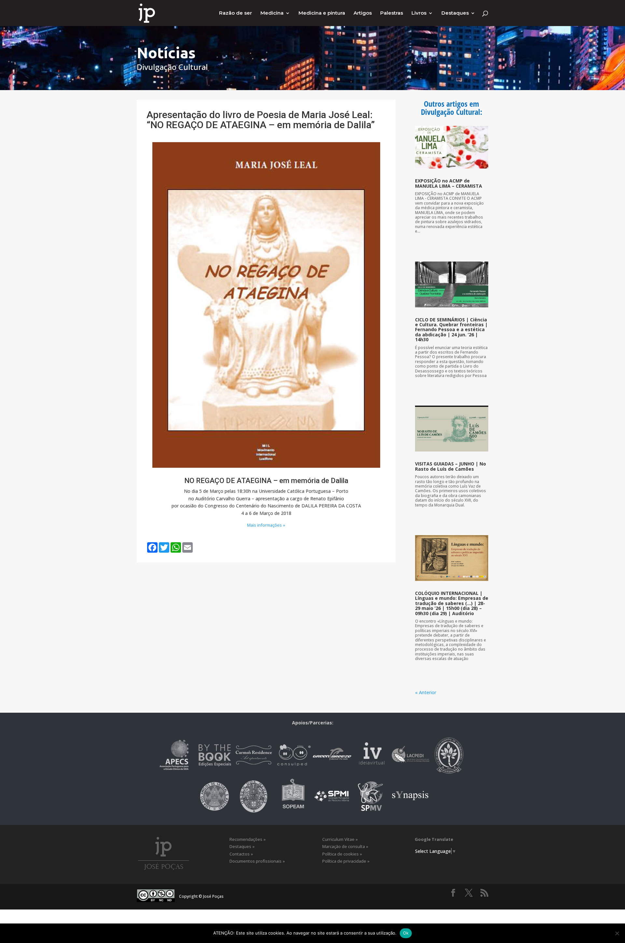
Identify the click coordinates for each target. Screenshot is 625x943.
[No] (617, 933)
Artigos (363, 13)
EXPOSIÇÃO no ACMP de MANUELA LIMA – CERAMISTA (448, 183)
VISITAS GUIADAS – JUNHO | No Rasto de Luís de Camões (450, 466)
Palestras (391, 13)
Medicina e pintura (322, 13)
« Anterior (425, 692)
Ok (406, 933)
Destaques (455, 13)
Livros (418, 13)
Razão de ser (235, 13)
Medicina (272, 13)
